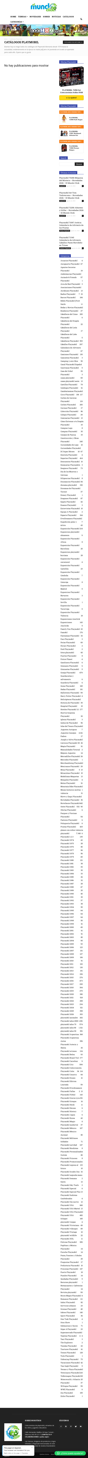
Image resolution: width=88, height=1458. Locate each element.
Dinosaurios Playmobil (70, 482)
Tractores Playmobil (69, 1349)
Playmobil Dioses (68, 1078)
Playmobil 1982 (67, 867)
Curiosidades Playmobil (71, 448)
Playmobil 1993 (67, 904)
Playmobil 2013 (67, 971)
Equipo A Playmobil (69, 512)
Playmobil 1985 (67, 877)
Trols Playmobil (67, 1356)
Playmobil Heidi (68, 1105)
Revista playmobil (68, 1292)
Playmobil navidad (69, 1145)
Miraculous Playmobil (70, 773)
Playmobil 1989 (67, 890)
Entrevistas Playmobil (70, 508)
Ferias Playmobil (68, 642)
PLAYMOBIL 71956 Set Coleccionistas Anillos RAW (71, 91)
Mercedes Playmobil (69, 760)
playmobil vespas (68, 1222)
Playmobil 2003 (67, 937)
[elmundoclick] (61, 1426)
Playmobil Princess (69, 1158)
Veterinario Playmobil (70, 1373)
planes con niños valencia (72, 830)
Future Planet (66, 659)
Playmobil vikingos (69, 1229)
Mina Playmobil (67, 770)
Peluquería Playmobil (70, 823)
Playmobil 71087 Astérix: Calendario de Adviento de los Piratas (71, 225)
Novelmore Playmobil (70, 803)
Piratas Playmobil (64, 230)
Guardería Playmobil (69, 683)
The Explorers (67, 1342)
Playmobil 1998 (67, 920)
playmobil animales (69, 1017)
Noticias (56, 16)
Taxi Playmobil (67, 1339)
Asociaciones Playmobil (71, 287)
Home (13, 16)
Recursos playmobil (69, 1282)
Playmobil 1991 (67, 897)
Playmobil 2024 (67, 1007)
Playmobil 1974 (67, 840)
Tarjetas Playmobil (69, 1336)
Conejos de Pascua (68, 435)
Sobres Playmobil (68, 1312)
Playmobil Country (69, 1074)
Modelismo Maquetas (70, 776)
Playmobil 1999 (67, 924)
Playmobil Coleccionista (71, 1068)
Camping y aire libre (69, 361)
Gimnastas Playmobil (70, 669)
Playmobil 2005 (67, 944)
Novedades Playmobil (70, 800)
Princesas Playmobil (69, 1269)
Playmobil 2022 (67, 1001)
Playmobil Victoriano (70, 1225)
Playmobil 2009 (67, 957)
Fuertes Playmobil (68, 656)
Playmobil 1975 (67, 843)
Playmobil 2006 (67, 947)
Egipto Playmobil (68, 502)
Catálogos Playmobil (69, 388)
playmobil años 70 (68, 1024)
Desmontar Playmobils (70, 465)
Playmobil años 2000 (69, 1021)
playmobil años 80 (68, 1028)
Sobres (46, 16)
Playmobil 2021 (67, 997)
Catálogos (68, 16)
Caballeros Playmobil (70, 341)
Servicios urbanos (68, 1306)
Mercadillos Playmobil (70, 756)
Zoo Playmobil (67, 1393)
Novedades (35, 16)
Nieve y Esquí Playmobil (71, 796)
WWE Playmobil (68, 1389)
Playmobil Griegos (68, 1101)
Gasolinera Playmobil (70, 662)
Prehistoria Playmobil (70, 1265)
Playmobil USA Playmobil (72, 1212)
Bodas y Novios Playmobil (72, 307)
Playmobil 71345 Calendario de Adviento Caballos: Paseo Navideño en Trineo (70, 241)
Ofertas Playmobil (68, 810)
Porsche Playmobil (69, 1252)
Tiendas (22, 16)
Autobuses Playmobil (70, 291)
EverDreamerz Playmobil (71, 518)
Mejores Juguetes (68, 753)
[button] (81, 19)
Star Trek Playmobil (69, 1319)
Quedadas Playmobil (69, 1279)
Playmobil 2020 (67, 994)
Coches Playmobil (68, 404)
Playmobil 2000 (67, 927)
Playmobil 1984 (67, 873)
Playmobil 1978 (67, 853)
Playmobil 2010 (67, 961)
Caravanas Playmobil (70, 368)
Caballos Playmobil (65, 248)
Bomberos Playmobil (69, 311)
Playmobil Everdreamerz (71, 1088)
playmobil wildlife (69, 1235)
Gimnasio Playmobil (69, 666)
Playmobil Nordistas (69, 1148)
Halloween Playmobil (70, 693)
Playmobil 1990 (67, 894)
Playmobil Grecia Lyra (70, 1098)
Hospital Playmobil (69, 706)
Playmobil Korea (68, 1118)
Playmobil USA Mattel (70, 1208)
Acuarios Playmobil (69, 260)
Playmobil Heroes (68, 1108)
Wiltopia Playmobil (69, 1386)
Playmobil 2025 (67, 1011)
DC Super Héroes (67, 451)
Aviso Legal (54, 1454)
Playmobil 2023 (67, 1004)
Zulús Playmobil (68, 1396)
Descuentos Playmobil (70, 461)
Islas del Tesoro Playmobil (72, 726)
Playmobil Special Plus (70, 1192)
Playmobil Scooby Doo (70, 1172)
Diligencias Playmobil (70, 478)
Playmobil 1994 (67, 907)
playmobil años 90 (68, 1031)
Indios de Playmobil (69, 723)
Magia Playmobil (68, 746)
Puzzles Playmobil (69, 1275)
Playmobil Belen (68, 1054)
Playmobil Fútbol (68, 1095)
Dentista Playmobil (69, 455)
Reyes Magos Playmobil (71, 1296)
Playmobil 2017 (67, 984)
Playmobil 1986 (67, 880)
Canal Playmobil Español (71, 364)
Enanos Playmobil (68, 505)
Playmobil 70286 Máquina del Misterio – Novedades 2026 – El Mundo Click (71, 180)
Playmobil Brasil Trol (70, 1058)
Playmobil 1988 (67, 887)
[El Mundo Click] (44, 7)
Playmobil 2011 (67, 964)
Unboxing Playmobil (69, 1359)
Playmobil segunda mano (71, 1175)
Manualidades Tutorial (70, 750)
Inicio (6, 39)
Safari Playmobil (68, 1302)
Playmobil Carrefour (69, 1061)
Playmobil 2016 (67, 981)
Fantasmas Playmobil (70, 636)
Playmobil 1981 (67, 863)
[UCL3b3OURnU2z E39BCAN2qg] (80, 1426)
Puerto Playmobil (68, 1272)
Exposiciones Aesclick (70, 619)
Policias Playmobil (69, 1242)
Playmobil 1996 (67, 914)
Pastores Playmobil (69, 820)
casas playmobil (67, 378)
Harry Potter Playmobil (71, 696)
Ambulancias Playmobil (71, 274)
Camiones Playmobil (69, 354)
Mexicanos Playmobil (70, 766)
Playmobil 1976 (67, 847)
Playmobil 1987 (67, 883)
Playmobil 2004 (67, 940)
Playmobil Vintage (69, 1232)
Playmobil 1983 (67, 870)
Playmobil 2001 (67, 930)
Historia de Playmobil (70, 703)
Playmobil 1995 (67, 910)
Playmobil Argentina (70, 1034)
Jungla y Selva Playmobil (72, 739)
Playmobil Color (67, 1071)
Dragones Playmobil (69, 498)
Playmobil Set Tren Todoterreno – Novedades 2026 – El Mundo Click (71, 195)
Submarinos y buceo (69, 1326)
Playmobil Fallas (68, 1091)
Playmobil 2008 (67, 954)
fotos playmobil (67, 652)
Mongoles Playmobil (69, 780)
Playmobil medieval (69, 1125)
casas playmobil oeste (70, 381)
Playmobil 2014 (67, 974)
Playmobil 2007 (67, 950)
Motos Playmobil (68, 783)
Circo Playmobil (67, 394)
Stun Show (65, 1322)
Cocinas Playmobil (69, 408)
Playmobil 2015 (67, 977)
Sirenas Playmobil (68, 1309)
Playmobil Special (68, 1188)
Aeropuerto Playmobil (70, 264)
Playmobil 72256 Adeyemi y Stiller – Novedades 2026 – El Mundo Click (71, 210)
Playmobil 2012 (67, 967)
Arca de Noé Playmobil (70, 284)
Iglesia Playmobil (68, 719)
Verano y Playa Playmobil (72, 1369)
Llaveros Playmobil (69, 743)
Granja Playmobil (68, 672)
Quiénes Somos (44, 1454)
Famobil (64, 632)
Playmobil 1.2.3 (67, 837)
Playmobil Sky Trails (70, 1185)
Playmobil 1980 (67, 860)
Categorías (16, 22)
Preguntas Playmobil (70, 1262)
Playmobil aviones (69, 1051)
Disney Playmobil (68, 495)
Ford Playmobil (67, 649)
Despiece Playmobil (69, 468)
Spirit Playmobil (68, 1316)
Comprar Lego (66, 428)
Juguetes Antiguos (69, 729)
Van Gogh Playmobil (69, 1366)
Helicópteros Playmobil (71, 699)
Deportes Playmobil (69, 458)
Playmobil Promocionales (72, 1162)
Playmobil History (68, 1111)
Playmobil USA (67, 1205)
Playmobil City (67, 1064)
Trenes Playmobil (68, 1352)
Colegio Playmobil (68, 415)
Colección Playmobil (69, 411)
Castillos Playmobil (69, 384)
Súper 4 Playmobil (68, 1329)
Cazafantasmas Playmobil (72, 391)
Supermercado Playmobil (71, 1332)
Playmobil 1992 (67, 900)
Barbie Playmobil (68, 294)
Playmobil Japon (68, 1115)
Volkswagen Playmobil (71, 1376)
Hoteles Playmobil (68, 709)
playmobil (62, 186)
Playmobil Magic (68, 1121)
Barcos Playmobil (68, 297)
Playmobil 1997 (67, 917)
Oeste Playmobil (68, 806)
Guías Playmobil (68, 686)
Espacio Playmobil (68, 515)
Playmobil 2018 (67, 987)
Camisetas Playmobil (70, 358)
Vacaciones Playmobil (70, 1363)
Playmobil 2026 (67, 1014)
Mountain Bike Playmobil (72, 786)
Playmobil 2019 (67, 991)
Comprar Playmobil (69, 431)
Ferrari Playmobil (68, 646)
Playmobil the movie (70, 1202)
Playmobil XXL (67, 1239)
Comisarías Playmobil (70, 418)
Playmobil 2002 (67, 934)
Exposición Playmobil (70, 528)
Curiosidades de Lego (69, 445)
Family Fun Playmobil (70, 629)
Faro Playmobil (67, 639)
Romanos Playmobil (69, 1299)
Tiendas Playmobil (69, 1346)
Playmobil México (68, 1128)
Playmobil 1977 (67, 850)
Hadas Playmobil (68, 689)
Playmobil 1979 (67, 857)
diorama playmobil (69, 485)
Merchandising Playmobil (72, 763)
